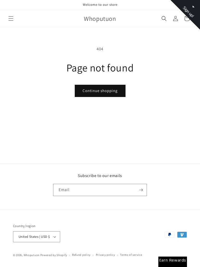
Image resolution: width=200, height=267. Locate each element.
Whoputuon (32, 255)
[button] (11, 18)
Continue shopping (100, 90)
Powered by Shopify (53, 255)
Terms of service (131, 255)
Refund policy (81, 255)
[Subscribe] (141, 190)
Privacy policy (105, 255)
